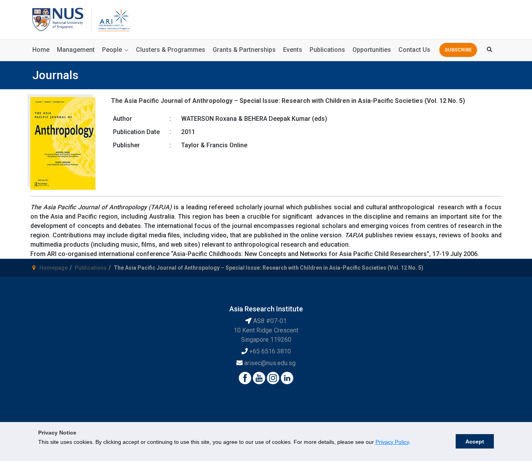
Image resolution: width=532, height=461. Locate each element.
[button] (458, 50)
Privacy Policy (392, 442)
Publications (327, 49)
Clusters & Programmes (170, 49)
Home (40, 49)
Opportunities (371, 49)
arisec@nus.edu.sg (270, 363)
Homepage (53, 268)
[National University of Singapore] (57, 19)
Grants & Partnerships (244, 49)
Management (76, 49)
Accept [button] (474, 441)
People (112, 49)
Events (292, 49)
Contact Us (414, 49)
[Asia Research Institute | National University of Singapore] (113, 19)
